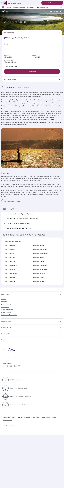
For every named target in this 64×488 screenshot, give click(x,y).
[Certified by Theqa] (9, 350)
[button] (33, 214)
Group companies (6, 321)
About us (3, 299)
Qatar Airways (5, 294)
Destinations (10, 87)
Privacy (20, 417)
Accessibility (27, 417)
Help (2, 339)
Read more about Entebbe (12, 201)
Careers (3, 301)
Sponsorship (5, 307)
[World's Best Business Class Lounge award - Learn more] (5, 396)
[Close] (2, 3)
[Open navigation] (60, 12)
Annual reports (5, 312)
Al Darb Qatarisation (7, 309)
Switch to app (52, 3)
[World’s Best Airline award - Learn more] (5, 380)
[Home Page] (2, 87)
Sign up (56, 11)
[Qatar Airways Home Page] (3, 11)
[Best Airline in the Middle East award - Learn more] (5, 405)
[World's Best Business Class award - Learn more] (5, 388)
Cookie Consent (7, 420)
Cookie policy (6, 417)
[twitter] (7, 366)
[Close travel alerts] (61, 7)
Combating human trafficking (41, 417)
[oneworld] (7, 11)
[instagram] (19, 366)
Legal (14, 417)
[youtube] (15, 366)
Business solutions (6, 327)
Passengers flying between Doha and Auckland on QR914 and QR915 (26, 7)
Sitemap (54, 417)
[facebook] (4, 366)
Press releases (5, 304)
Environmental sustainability (9, 315)
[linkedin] (11, 366)
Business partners (6, 333)
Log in (50, 11)
